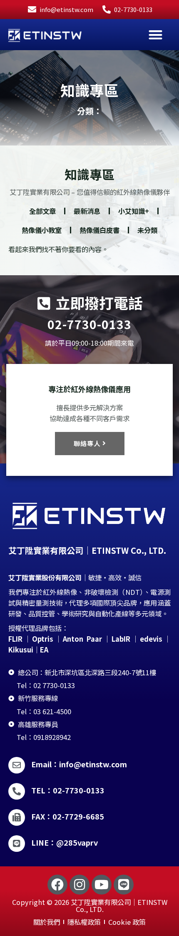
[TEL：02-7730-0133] (16, 791)
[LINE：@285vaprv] (16, 843)
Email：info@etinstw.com (79, 764)
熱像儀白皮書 (99, 230)
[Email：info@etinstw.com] (16, 765)
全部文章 (42, 211)
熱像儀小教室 (42, 230)
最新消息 (87, 211)
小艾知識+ (133, 211)
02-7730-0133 (89, 324)
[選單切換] (155, 34)
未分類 (147, 230)
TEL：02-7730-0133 (67, 790)
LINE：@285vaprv (64, 842)
